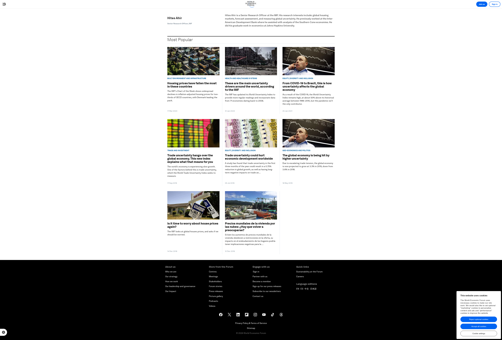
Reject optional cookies (478, 319)
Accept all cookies (478, 326)
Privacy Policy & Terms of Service (251, 323)
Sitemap (251, 328)
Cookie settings (478, 333)
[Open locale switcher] (3, 332)
